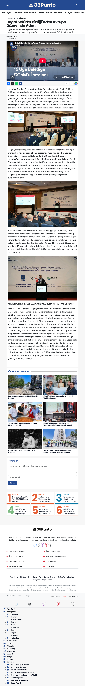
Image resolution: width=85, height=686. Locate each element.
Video (9, 643)
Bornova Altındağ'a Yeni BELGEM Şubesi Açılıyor (20, 499)
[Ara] (77, 5)
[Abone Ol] (76, 83)
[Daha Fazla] (20, 83)
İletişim (28, 596)
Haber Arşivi (50, 566)
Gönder (13, 483)
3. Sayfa (68, 12)
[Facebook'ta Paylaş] (8, 83)
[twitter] (30, 604)
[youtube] (58, 604)
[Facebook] (35, 545)
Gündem (18, 12)
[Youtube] (46, 545)
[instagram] (44, 604)
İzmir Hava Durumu (53, 551)
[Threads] (50, 545)
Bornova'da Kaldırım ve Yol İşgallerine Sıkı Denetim (45, 511)
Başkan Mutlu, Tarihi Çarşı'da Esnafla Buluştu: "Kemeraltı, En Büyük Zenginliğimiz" (44, 499)
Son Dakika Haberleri (16, 566)
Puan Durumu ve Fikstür (17, 561)
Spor (17, 507)
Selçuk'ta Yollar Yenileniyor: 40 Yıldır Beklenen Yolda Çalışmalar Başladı (70, 511)
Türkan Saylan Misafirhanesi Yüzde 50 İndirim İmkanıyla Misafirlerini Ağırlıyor (69, 499)
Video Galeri (11, 18)
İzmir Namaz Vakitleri (16, 556)
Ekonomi (58, 12)
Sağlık (44, 580)
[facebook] (16, 604)
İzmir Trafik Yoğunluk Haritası (56, 556)
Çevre (49, 12)
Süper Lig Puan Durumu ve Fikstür (24, 675)
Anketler (10, 654)
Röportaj (11, 648)
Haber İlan (79, 12)
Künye (20, 596)
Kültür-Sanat (30, 12)
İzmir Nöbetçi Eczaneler (17, 551)
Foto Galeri (11, 641)
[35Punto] (42, 5)
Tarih (41, 12)
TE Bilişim (63, 596)
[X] (38, 545)
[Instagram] (42, 545)
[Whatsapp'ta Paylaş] (16, 83)
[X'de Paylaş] (12, 83)
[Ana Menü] (7, 5)
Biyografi (11, 651)
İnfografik (37, 580)
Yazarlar (10, 646)
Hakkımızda (11, 596)
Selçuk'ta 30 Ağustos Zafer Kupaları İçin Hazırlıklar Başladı (20, 511)
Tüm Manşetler (51, 561)
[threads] (72, 604)
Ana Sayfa (6, 12)
